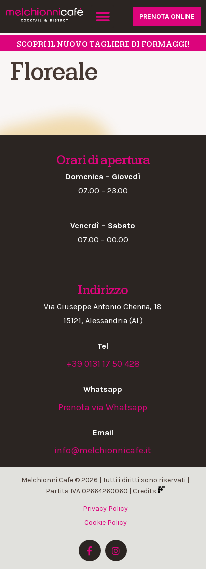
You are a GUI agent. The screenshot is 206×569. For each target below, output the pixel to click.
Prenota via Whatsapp (103, 407)
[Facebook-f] (89, 550)
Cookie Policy (105, 522)
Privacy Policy (105, 508)
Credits (145, 491)
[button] (103, 16)
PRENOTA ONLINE (167, 16)
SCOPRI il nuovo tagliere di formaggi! (103, 44)
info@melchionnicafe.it (103, 450)
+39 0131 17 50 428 (103, 363)
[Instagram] (116, 550)
